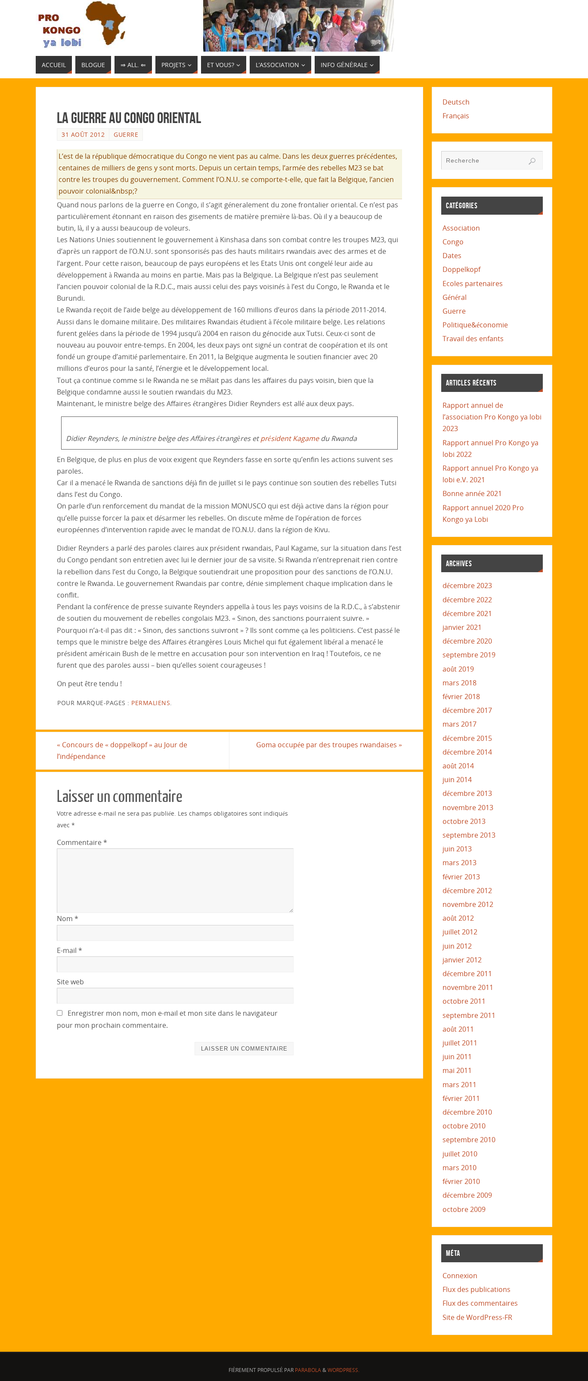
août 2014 (458, 766)
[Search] (532, 161)
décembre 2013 (467, 793)
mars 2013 (460, 862)
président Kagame (289, 438)
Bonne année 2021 (472, 493)
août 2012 (458, 918)
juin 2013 (457, 849)
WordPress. (343, 1370)
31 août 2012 (83, 134)
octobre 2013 (464, 821)
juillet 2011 (460, 1043)
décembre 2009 (467, 1195)
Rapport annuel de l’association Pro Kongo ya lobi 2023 (492, 417)
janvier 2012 (462, 960)
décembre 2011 (467, 973)
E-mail (69, 950)
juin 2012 (457, 946)
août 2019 (458, 669)
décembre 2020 (467, 641)
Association (461, 228)
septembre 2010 (469, 1139)
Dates (452, 255)
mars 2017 (460, 724)
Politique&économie (475, 325)
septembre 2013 (469, 835)
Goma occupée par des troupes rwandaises (329, 744)
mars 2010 (460, 1167)
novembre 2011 (468, 987)
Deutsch (456, 102)
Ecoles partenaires (473, 283)
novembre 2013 (468, 807)
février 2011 (461, 1098)
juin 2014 (457, 779)
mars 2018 (460, 682)
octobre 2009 (464, 1209)
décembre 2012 (467, 890)
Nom (67, 918)
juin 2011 (457, 1056)
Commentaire (82, 842)
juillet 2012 (460, 932)
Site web (70, 981)
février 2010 (461, 1181)
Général (455, 297)
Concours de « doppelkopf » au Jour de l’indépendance (122, 750)
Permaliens (150, 703)
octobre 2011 (464, 1001)
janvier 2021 (462, 627)
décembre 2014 (467, 752)
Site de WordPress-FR (477, 1317)
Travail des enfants (473, 338)
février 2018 (461, 696)
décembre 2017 (467, 710)
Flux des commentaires (480, 1303)
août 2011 (458, 1029)
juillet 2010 (460, 1154)
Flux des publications (477, 1289)
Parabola (308, 1370)
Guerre (126, 134)
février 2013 (461, 877)
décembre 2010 (467, 1112)
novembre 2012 (468, 904)
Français (456, 115)
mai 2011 (457, 1070)
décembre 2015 (467, 738)
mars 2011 (460, 1084)
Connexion (460, 1275)
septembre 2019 (469, 655)
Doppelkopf (461, 269)
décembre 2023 (467, 585)
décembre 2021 (467, 613)
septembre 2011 (469, 1015)
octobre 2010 (464, 1126)
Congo (453, 242)
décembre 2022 (467, 599)
